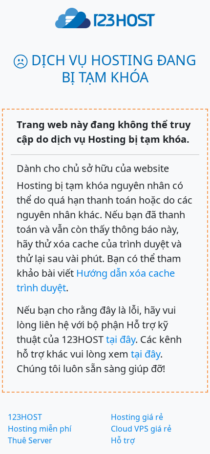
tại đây (120, 339)
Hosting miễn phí (39, 428)
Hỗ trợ (123, 440)
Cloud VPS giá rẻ (141, 428)
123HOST (25, 417)
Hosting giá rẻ (137, 417)
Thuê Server (30, 440)
